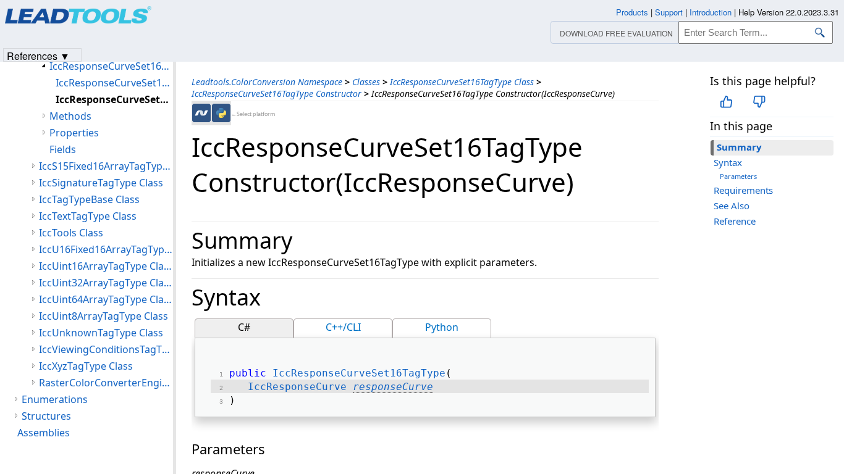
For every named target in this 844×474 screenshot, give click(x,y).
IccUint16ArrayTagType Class (106, 266)
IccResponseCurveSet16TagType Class (462, 82)
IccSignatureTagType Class (101, 182)
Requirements (743, 190)
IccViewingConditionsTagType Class (106, 349)
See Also (731, 205)
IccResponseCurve (297, 387)
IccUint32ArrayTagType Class (106, 282)
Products (632, 12)
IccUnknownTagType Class (101, 332)
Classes (366, 82)
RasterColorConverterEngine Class (106, 382)
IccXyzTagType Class (86, 366)
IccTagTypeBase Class (89, 199)
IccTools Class (71, 232)
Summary (739, 147)
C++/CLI (343, 327)
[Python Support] (221, 113)
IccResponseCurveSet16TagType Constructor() (114, 82)
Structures (46, 416)
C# (244, 327)
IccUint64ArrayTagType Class (106, 299)
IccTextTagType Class (88, 216)
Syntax (728, 162)
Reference (735, 221)
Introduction (711, 12)
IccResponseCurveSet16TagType (358, 373)
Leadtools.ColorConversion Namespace (267, 82)
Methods (70, 116)
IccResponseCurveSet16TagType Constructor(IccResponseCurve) (114, 99)
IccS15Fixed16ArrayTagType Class (106, 166)
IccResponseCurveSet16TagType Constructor (276, 93)
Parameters (738, 176)
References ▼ (38, 55)
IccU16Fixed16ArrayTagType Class (106, 249)
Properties (74, 132)
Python (441, 327)
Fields (62, 149)
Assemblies (43, 432)
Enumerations (55, 399)
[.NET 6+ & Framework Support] (201, 113)
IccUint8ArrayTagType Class (103, 316)
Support (669, 12)
